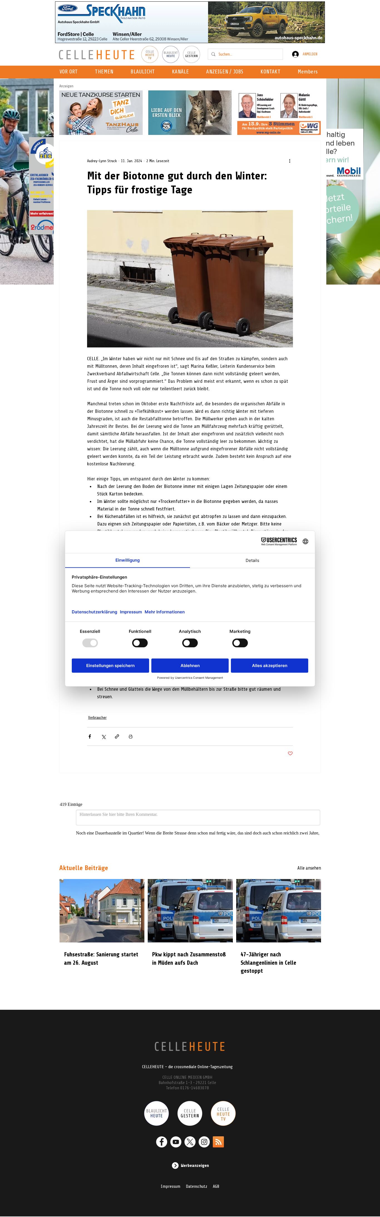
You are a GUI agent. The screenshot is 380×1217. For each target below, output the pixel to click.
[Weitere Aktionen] (289, 160)
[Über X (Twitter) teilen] (103, 736)
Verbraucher (97, 717)
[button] (182, 72)
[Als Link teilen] (117, 736)
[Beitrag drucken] (130, 736)
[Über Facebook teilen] (89, 736)
